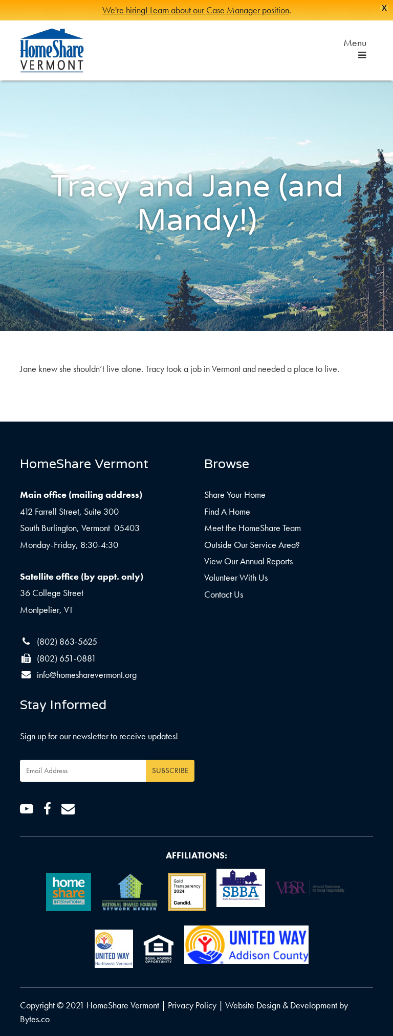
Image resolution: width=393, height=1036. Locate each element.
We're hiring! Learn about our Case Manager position (195, 10)
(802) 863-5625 (67, 641)
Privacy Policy (192, 1005)
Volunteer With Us (236, 577)
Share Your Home (235, 494)
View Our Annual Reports (248, 561)
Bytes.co (35, 1019)
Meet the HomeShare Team (252, 528)
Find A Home (227, 511)
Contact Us (223, 594)
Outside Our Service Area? (252, 544)
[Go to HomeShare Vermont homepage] (52, 50)
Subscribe (170, 770)
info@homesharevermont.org (87, 674)
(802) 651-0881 (66, 658)
